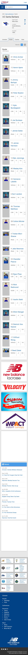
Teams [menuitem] (6, 610)
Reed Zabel (16, 350)
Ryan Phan (17, 274)
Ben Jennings (18, 158)
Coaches (17, 39)
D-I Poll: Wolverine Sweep (9, 512)
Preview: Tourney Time (8, 502)
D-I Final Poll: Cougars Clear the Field (12, 475)
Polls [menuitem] (5, 602)
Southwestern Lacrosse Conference (9, 581)
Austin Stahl (18, 299)
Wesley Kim (17, 169)
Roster (11, 39)
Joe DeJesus (17, 120)
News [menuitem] (5, 624)
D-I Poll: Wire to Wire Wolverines (11, 507)
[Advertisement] (14, 446)
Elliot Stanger (18, 312)
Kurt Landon (17, 194)
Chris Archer (18, 57)
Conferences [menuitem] (5, 605)
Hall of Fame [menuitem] (7, 619)
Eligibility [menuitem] (6, 612)
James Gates (17, 131)
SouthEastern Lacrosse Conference (22, 575)
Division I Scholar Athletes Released (12, 470)
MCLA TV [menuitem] (6, 616)
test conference (10, 14)
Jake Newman (18, 249)
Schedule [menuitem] (4, 595)
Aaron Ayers (18, 67)
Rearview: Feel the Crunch (9, 518)
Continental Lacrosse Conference (22, 561)
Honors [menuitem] (6, 618)
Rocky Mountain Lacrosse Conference (9, 575)
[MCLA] (5, 2)
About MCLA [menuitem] (7, 628)
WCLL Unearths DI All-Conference (11, 491)
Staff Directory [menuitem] (8, 626)
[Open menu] (2, 7)
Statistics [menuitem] (6, 614)
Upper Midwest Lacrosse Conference (23, 581)
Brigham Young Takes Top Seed (10, 496)
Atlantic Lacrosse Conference (8, 561)
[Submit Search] (6, 7)
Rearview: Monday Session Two (11, 480)
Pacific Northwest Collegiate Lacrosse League (22, 568)
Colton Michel (18, 221)
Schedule (4, 39)
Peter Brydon (18, 93)
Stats (22, 39)
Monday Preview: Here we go (10, 486)
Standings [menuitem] (6, 600)
